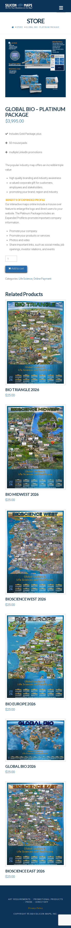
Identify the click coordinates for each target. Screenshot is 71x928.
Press (28, 902)
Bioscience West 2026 (25, 599)
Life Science (25, 278)
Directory (42, 902)
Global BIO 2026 (20, 766)
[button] (61, 8)
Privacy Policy (35, 908)
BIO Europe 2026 (20, 704)
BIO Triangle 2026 (22, 389)
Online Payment (42, 278)
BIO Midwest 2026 (21, 494)
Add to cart (17, 268)
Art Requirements (19, 899)
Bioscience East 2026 (25, 871)
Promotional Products (48, 899)
